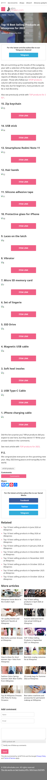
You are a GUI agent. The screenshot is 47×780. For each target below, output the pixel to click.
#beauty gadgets (40, 3)
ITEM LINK (23, 115)
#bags (22, 3)
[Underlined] (8, 726)
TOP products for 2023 (30, 446)
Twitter (24, 506)
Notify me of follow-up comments (14, 745)
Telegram (24, 55)
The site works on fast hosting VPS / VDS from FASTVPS (22, 770)
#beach (29, 3)
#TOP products (35, 79)
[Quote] (14, 726)
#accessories (13, 3)
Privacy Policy (41, 756)
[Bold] (2, 726)
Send (5, 751)
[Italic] (5, 726)
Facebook (24, 500)
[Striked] (11, 726)
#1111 (3, 3)
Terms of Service (9, 758)
